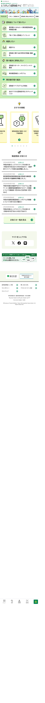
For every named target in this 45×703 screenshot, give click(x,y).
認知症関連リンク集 (7, 285)
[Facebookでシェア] (19, 243)
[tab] (12, 145)
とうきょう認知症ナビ (11, 6)
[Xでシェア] (13, 243)
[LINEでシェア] (25, 243)
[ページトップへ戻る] (36, 601)
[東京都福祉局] (5, 1)
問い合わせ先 (24, 285)
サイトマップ (5, 291)
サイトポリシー (6, 288)
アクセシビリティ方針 (26, 288)
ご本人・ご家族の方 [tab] (13, 16)
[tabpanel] (19, 126)
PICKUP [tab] (3, 16)
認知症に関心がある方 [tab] (27, 16)
